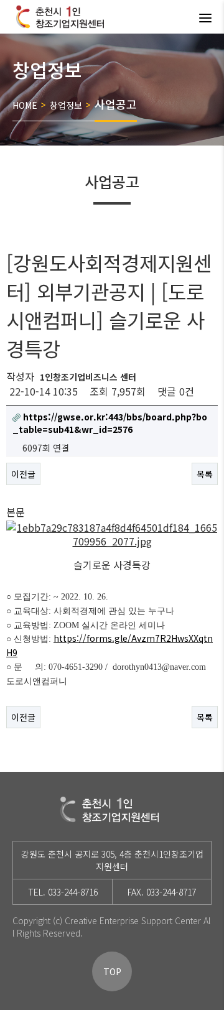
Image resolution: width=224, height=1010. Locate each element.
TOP (112, 971)
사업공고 (116, 104)
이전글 (23, 474)
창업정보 (66, 105)
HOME (24, 105)
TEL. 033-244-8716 (63, 892)
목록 (205, 474)
